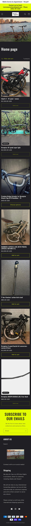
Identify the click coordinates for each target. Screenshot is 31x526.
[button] (2, 14)
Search (5, 444)
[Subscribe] (25, 431)
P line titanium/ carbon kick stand (12, 297)
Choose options (15, 205)
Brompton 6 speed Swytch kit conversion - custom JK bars (14, 347)
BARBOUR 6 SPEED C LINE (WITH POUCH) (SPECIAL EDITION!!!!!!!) (14, 248)
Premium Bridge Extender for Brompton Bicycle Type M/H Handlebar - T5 (13, 197)
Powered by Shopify (21, 522)
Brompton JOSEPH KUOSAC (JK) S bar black (14, 397)
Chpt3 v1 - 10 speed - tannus (10, 99)
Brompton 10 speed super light (10, 147)
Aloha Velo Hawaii (13, 522)
